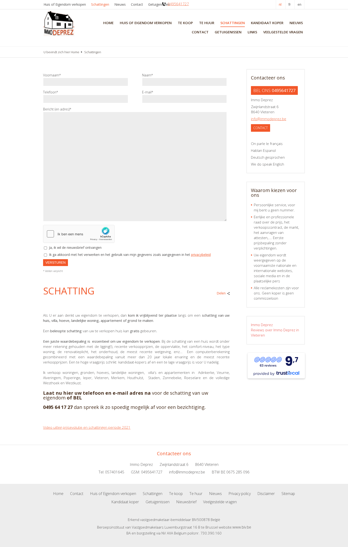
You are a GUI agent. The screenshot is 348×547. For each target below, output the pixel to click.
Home (108, 22)
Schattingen (100, 4)
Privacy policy (239, 493)
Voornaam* (52, 75)
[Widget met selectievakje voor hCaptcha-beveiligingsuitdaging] (79, 234)
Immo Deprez (262, 324)
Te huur (206, 22)
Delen (221, 293)
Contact (137, 4)
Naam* (147, 75)
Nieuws (120, 4)
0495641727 (178, 3)
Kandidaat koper (267, 22)
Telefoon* (50, 92)
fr (289, 4)
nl (280, 4)
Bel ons (274, 90)
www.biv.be (241, 527)
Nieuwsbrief (186, 501)
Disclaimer (266, 493)
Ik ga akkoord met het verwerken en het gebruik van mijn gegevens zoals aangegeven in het (130, 254)
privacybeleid (201, 254)
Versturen (55, 262)
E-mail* (147, 92)
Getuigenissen (159, 4)
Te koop (185, 22)
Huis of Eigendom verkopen (65, 4)
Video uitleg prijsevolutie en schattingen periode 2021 (86, 427)
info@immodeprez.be (268, 118)
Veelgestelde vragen (283, 32)
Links (252, 32)
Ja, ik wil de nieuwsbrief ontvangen (75, 247)
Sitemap (288, 493)
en (299, 4)
